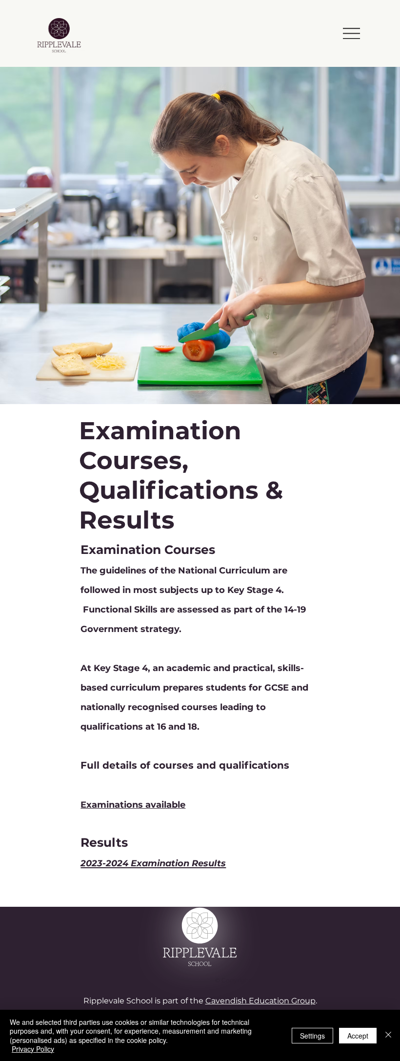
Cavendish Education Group (260, 1000)
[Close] (388, 1035)
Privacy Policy (33, 1049)
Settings (312, 1036)
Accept (357, 1036)
